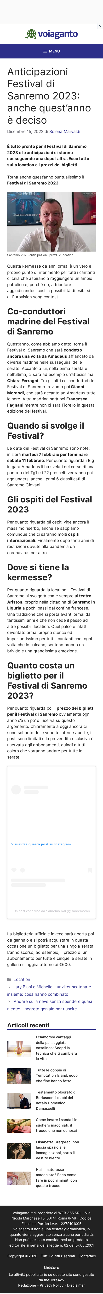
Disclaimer (76, 1285)
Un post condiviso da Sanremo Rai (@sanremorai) (51, 911)
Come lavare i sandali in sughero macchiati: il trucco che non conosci (56, 1125)
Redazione (27, 1285)
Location (22, 979)
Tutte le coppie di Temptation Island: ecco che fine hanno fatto (57, 1075)
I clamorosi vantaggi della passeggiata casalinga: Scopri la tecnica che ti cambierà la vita (56, 1048)
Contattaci (87, 1256)
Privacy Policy (51, 1285)
